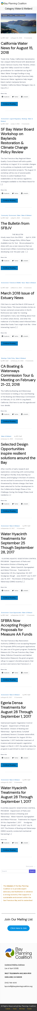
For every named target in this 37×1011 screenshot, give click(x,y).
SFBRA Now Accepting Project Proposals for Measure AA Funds (16, 627)
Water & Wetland (20, 15)
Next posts (30, 866)
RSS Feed (22, 1008)
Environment (5, 119)
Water (19, 215)
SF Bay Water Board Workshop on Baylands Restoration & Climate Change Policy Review (17, 140)
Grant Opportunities (15, 612)
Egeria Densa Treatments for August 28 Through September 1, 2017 (17, 709)
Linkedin (7, 1008)
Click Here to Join (18, 928)
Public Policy (11, 358)
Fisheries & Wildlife (15, 282)
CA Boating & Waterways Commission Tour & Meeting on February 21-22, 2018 (18, 375)
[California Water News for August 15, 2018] (18, 23)
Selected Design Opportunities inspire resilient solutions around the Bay (18, 453)
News (11, 15)
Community (4, 215)
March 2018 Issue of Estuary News (17, 295)
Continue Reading (9, 104)
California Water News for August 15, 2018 (17, 48)
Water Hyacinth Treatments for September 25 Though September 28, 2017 (17, 543)
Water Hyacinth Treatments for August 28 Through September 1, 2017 (17, 794)
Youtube (29, 1008)
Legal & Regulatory (15, 119)
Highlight (4, 15)
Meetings (24, 119)
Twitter (15, 1008)
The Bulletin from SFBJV (15, 225)
